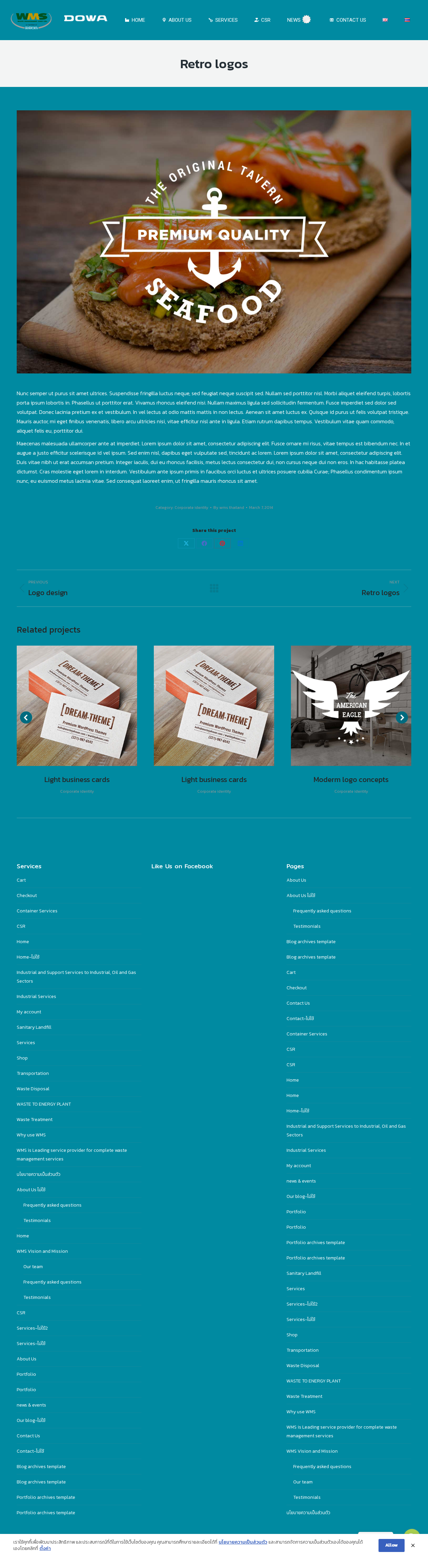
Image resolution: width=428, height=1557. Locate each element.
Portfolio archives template (46, 1497)
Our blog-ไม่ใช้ (31, 1420)
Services (26, 1042)
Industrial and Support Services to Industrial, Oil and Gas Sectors (76, 977)
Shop (22, 1058)
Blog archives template (41, 1466)
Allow (391, 1545)
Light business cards (77, 779)
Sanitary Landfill (34, 1027)
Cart (21, 880)
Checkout (27, 895)
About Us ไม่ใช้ (31, 1189)
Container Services (37, 910)
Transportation (33, 1073)
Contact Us (28, 1435)
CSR (21, 926)
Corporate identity (191, 508)
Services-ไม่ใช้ (31, 1343)
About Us (26, 1358)
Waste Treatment (34, 1119)
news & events (31, 1405)
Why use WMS (31, 1134)
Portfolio (26, 1374)
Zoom (68, 705)
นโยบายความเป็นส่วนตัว (39, 1174)
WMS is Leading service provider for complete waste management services (72, 1154)
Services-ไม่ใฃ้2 (32, 1328)
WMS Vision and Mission (42, 1251)
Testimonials (37, 1220)
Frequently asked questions (52, 1205)
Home (23, 941)
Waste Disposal (33, 1088)
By (228, 508)
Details (86, 705)
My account (29, 1011)
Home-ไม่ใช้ (28, 957)
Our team (33, 1266)
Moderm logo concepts (351, 779)
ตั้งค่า (45, 1548)
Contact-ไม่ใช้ (30, 1451)
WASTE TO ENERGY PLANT (44, 1104)
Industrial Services (36, 996)
